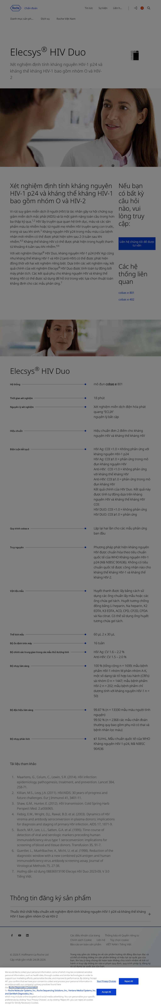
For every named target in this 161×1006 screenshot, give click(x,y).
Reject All (129, 981)
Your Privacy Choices (106, 981)
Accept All (106, 992)
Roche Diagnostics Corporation (23, 987)
